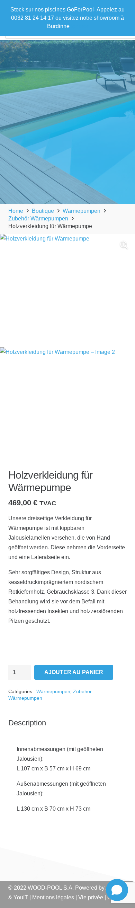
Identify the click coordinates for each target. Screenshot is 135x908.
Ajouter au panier (73, 672)
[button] (124, 245)
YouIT (21, 897)
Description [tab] (27, 722)
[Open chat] (117, 890)
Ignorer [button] (79, 26)
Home (15, 211)
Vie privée (90, 897)
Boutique (43, 211)
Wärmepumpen (81, 211)
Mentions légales (53, 897)
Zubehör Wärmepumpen (38, 218)
